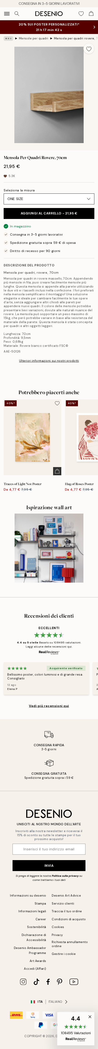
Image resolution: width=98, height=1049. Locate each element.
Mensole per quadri (33, 38)
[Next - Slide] (92, 94)
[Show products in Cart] (91, 13)
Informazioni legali (32, 911)
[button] (75, 1028)
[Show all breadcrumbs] (8, 38)
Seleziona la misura (19, 190)
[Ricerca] (17, 13)
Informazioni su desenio (28, 895)
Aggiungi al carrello (49, 213)
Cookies (58, 927)
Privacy (57, 935)
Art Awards (38, 961)
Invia (49, 866)
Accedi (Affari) (35, 969)
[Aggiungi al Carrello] (57, 471)
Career (41, 919)
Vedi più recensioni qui (49, 706)
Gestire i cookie (64, 954)
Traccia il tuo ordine (67, 911)
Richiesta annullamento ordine (70, 944)
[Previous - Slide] (5, 94)
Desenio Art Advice (66, 895)
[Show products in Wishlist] (81, 13)
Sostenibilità (36, 927)
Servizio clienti (63, 903)
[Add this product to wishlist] (88, 48)
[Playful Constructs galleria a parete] (49, 548)
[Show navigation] (7, 13)
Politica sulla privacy (65, 876)
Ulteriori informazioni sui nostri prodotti (49, 361)
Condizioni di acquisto (69, 919)
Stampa (40, 903)
